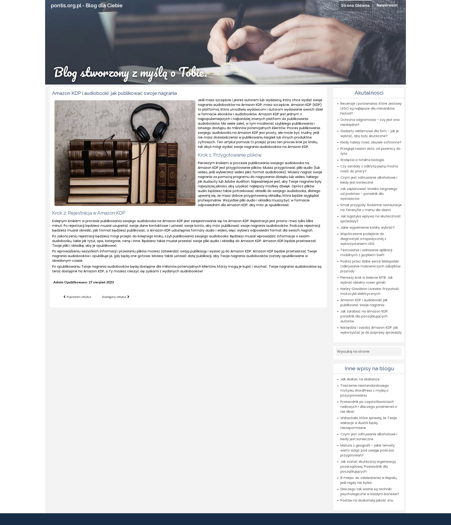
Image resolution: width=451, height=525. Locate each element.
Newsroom (387, 5)
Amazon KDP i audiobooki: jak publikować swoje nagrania (114, 93)
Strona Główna (355, 5)
